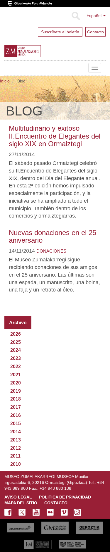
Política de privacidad (65, 497)
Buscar (75, 16)
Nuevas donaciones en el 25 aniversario (52, 236)
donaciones (51, 251)
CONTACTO (55, 503)
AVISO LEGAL (18, 497)
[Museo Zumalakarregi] (34, 51)
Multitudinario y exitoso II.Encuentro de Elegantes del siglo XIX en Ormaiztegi (54, 136)
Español (95, 15)
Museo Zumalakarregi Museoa (8, 68)
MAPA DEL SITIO (20, 503)
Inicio (5, 81)
